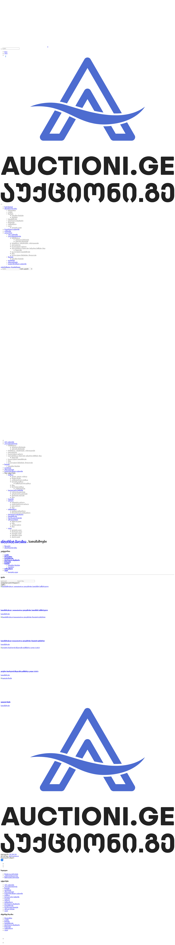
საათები (11, 499)
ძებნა (3, 584)
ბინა (13, 523)
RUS (5, 52)
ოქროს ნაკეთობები (18, 492)
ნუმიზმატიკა (16, 238)
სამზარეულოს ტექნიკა (23, 483)
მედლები (18, 250)
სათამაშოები (12, 219)
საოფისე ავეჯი (17, 227)
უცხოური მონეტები (21, 241)
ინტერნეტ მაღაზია (10, 208)
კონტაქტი (7, 231)
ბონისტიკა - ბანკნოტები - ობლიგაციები (25, 243)
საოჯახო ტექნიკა (17, 481)
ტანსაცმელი (12, 224)
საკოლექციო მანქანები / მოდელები (24, 255)
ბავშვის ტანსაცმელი (19, 511)
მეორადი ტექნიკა (18, 487)
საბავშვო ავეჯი (17, 535)
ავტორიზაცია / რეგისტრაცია (10, 267)
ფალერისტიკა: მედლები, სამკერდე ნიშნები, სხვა (28, 248)
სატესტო (15, 217)
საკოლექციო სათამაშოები (21, 252)
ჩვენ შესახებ (8, 207)
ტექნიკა (10, 475)
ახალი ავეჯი (16, 537)
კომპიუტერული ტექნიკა (20, 480)
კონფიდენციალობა (11, 876)
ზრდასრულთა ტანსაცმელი (21, 513)
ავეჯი (10, 226)
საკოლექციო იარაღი (19, 246)
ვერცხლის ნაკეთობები (19, 494)
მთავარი (7, 546)
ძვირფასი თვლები (18, 495)
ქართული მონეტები (22, 239)
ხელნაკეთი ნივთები (15, 518)
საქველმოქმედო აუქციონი (17, 264)
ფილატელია (16, 245)
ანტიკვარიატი (13, 262)
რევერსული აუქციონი (11, 229)
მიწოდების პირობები (11, 877)
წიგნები (10, 214)
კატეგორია (8, 233)
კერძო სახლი (16, 525)
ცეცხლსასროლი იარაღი (20, 504)
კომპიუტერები (20, 488)
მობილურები (16, 478)
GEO (5, 53)
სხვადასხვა (12, 210)
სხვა (13, 253)
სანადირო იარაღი (18, 502)
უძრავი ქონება (13, 519)
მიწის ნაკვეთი (16, 521)
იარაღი (10, 500)
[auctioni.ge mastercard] (7, 942)
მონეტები (11, 222)
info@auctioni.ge (14, 856)
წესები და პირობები (11, 874)
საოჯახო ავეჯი (17, 533)
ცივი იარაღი (16, 506)
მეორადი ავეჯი (17, 532)
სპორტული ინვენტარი (15, 221)
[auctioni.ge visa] (7, 938)
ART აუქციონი (13, 234)
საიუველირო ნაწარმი (15, 490)
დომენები (11, 260)
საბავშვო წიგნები (18, 215)
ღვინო (10, 212)
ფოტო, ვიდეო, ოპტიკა (19, 476)
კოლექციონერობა (14, 236)
